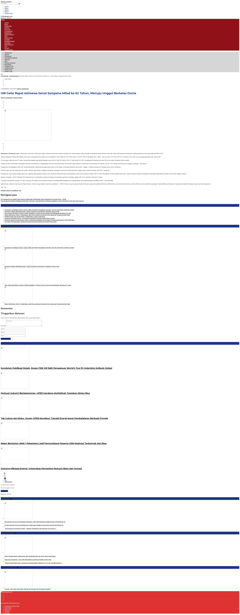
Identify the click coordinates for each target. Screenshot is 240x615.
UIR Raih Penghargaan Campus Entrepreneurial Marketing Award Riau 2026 (30, 222)
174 (5, 480)
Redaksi (7, 611)
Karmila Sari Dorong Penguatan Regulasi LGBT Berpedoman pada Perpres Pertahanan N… (35, 522)
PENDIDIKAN (17, 98)
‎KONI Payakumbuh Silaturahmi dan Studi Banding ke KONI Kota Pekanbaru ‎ (30, 556)
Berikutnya (8, 482)
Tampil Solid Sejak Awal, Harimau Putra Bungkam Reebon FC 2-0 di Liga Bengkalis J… (33, 563)
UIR (20, 190)
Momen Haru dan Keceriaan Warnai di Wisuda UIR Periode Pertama (27, 589)
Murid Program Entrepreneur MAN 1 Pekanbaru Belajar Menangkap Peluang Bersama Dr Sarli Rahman (39, 220)
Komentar (3, 326)
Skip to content (6, 1)
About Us (7, 609)
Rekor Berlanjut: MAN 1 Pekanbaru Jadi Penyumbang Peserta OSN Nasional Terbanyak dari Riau (37, 215)
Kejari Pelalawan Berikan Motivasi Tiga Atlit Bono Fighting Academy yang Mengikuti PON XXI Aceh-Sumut (42, 201)
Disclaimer (8, 608)
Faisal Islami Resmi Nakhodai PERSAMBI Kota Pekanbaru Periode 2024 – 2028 (33, 199)
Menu (3, 20)
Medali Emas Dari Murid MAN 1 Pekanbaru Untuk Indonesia (24, 216)
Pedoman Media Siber (12, 606)
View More (4, 491)
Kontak (6, 613)
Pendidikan (14, 190)
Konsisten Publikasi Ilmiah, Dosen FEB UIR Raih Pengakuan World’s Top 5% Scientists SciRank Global (39, 210)
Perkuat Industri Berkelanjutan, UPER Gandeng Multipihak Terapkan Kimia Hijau (31, 211)
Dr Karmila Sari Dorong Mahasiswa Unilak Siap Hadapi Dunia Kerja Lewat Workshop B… (34, 525)
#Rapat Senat (5, 190)
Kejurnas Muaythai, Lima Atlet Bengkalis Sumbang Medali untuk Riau (27, 559)
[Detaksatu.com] (6, 16)
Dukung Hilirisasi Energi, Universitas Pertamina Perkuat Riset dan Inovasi (29, 218)
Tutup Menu (8, 13)
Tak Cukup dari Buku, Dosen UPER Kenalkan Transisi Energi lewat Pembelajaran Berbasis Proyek (37, 213)
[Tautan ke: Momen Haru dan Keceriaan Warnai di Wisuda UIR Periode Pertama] (18, 587)
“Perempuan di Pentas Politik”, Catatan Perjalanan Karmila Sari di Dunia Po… (30, 528)
